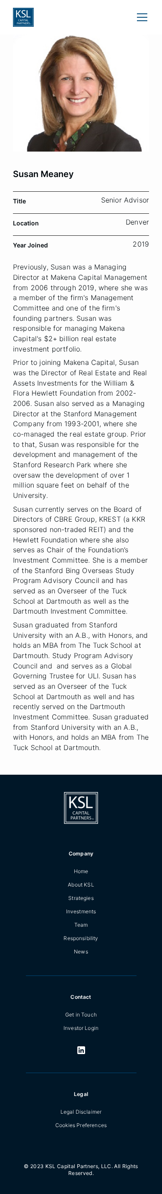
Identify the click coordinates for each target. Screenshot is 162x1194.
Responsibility (81, 938)
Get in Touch (81, 1014)
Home (81, 871)
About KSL (81, 884)
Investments (81, 911)
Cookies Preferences (81, 1125)
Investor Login (81, 1028)
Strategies (81, 898)
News (81, 951)
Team (81, 925)
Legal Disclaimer (81, 1111)
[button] (140, 17)
